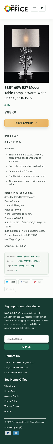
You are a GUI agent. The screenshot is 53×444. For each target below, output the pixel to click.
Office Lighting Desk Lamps (28, 256)
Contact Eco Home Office (15, 372)
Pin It (39, 282)
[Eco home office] (16, 11)
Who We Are (9, 386)
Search (7, 411)
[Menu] (34, 8)
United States (34, 261)
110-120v (19, 261)
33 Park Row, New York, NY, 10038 (20, 362)
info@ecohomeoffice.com (16, 367)
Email (11, 289)
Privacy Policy (10, 401)
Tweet (12, 282)
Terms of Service (11, 406)
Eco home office (19, 422)
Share (25, 282)
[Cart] (42, 8)
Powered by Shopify (13, 427)
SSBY (7, 105)
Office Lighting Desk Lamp (23, 266)
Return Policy (10, 391)
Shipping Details (11, 396)
